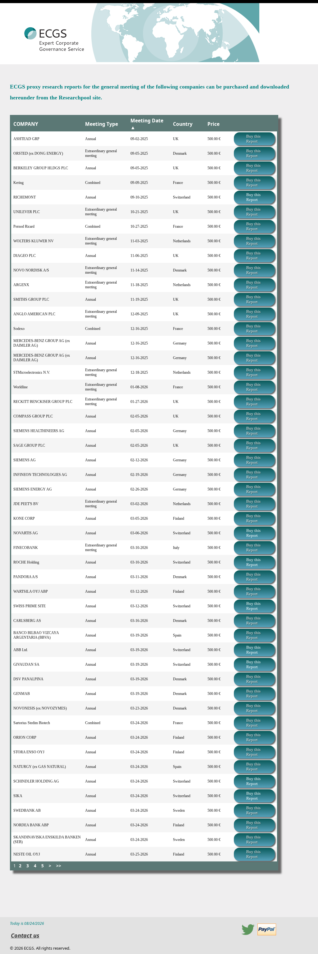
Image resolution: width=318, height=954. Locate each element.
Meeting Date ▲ (146, 124)
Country (183, 124)
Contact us (25, 935)
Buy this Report (253, 139)
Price (213, 124)
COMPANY (25, 124)
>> (58, 866)
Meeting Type (101, 124)
